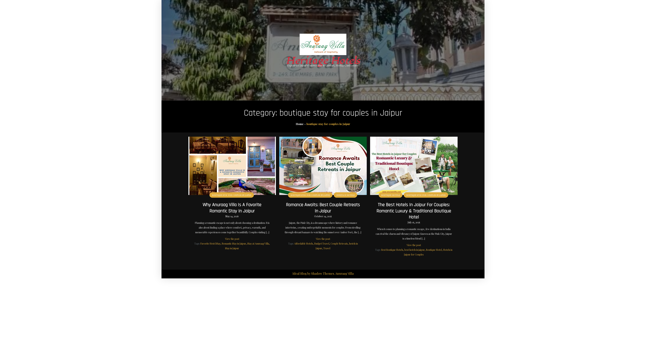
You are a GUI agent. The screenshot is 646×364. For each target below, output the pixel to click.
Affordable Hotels (303, 243)
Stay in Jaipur (232, 248)
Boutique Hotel (434, 249)
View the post (232, 238)
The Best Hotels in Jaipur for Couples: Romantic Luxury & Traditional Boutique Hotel (413, 211)
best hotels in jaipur (414, 249)
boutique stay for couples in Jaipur (231, 195)
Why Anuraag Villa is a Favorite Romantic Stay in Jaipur (232, 208)
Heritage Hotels (323, 61)
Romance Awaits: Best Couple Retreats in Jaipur (323, 208)
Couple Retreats (339, 243)
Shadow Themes (322, 273)
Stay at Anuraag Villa (258, 243)
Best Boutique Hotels (392, 249)
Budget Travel (321, 243)
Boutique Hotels (390, 195)
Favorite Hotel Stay (210, 243)
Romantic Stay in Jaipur (234, 243)
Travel (326, 248)
